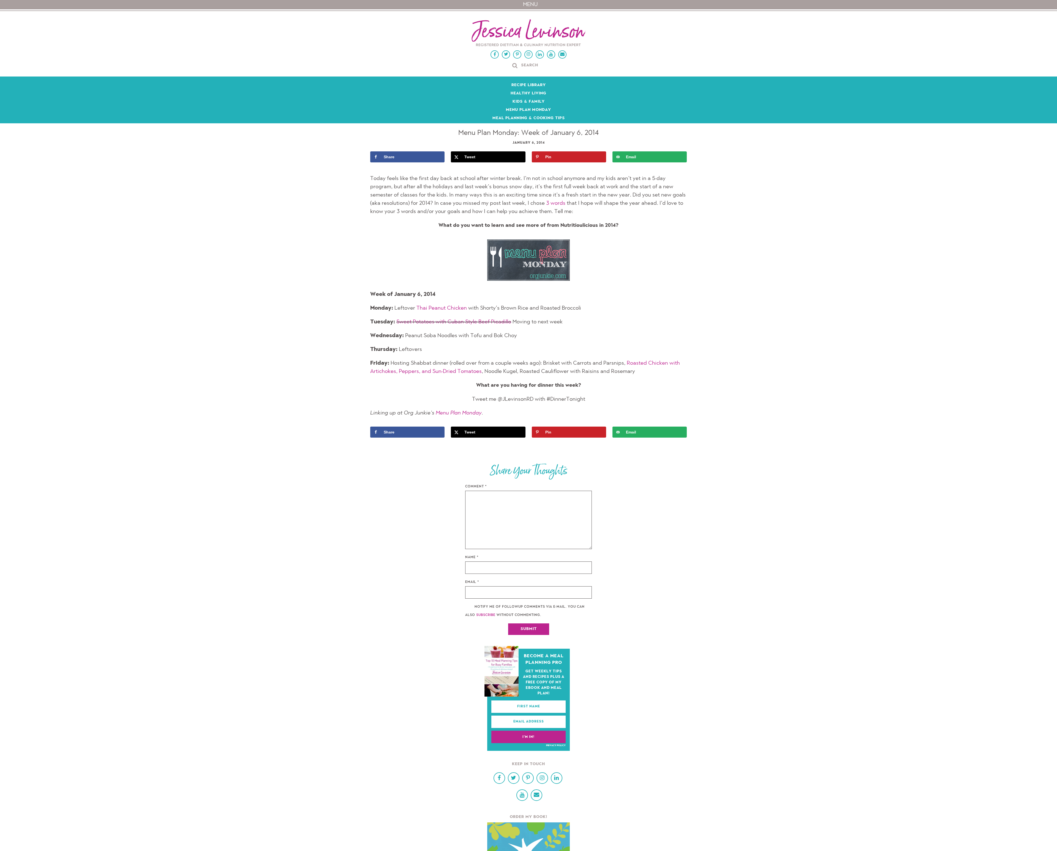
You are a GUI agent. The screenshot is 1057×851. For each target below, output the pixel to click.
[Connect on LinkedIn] (540, 54)
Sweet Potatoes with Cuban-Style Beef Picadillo (453, 322)
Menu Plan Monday (528, 110)
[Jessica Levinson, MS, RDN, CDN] (528, 33)
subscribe (485, 615)
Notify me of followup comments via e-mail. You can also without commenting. (525, 611)
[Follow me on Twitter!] (506, 54)
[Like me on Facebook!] (495, 54)
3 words (555, 203)
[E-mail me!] (562, 54)
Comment (476, 486)
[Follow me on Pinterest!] (517, 54)
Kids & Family (529, 102)
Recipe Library (528, 85)
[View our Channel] (551, 54)
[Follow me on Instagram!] (528, 54)
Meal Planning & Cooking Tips (528, 118)
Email (472, 582)
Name (472, 557)
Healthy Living (528, 94)
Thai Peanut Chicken (441, 308)
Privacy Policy (556, 745)
